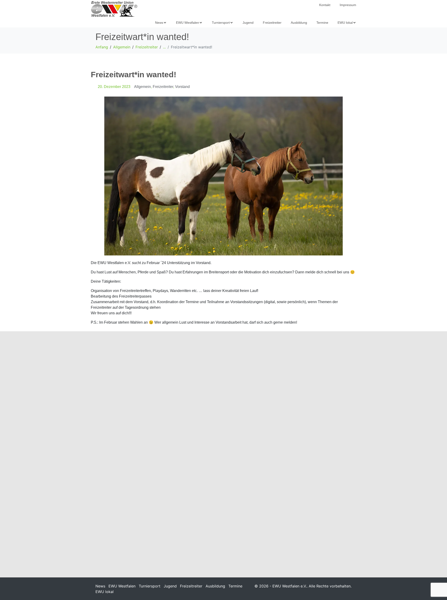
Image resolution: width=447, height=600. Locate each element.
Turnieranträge (293, 508)
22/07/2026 (101, 527)
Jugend (170, 586)
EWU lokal (104, 591)
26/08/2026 (101, 403)
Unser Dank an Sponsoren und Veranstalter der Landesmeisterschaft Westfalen (132, 513)
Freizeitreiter (163, 87)
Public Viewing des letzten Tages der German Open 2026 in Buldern (314, 395)
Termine (235, 586)
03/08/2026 (283, 409)
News (100, 586)
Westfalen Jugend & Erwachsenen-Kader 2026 (125, 393)
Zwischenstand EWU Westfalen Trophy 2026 (222, 511)
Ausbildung (215, 586)
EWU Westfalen (121, 586)
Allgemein (142, 87)
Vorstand (182, 87)
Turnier (220, 409)
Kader (128, 403)
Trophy (220, 521)
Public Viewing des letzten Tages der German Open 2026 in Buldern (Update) (223, 395)
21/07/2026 (283, 516)
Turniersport (149, 586)
